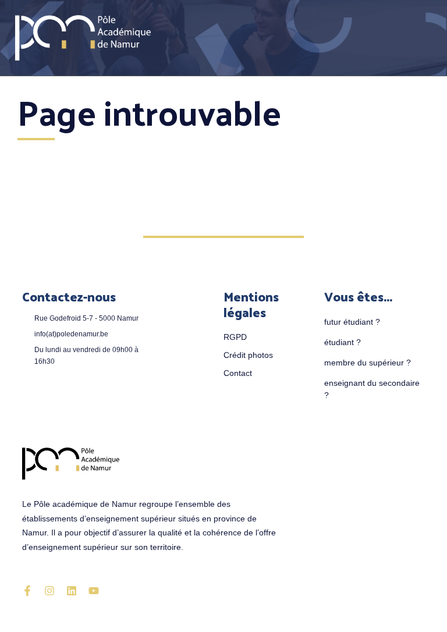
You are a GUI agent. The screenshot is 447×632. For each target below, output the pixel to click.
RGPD (235, 337)
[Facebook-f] (27, 590)
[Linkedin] (71, 590)
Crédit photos (248, 355)
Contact (238, 373)
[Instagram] (49, 590)
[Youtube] (93, 590)
